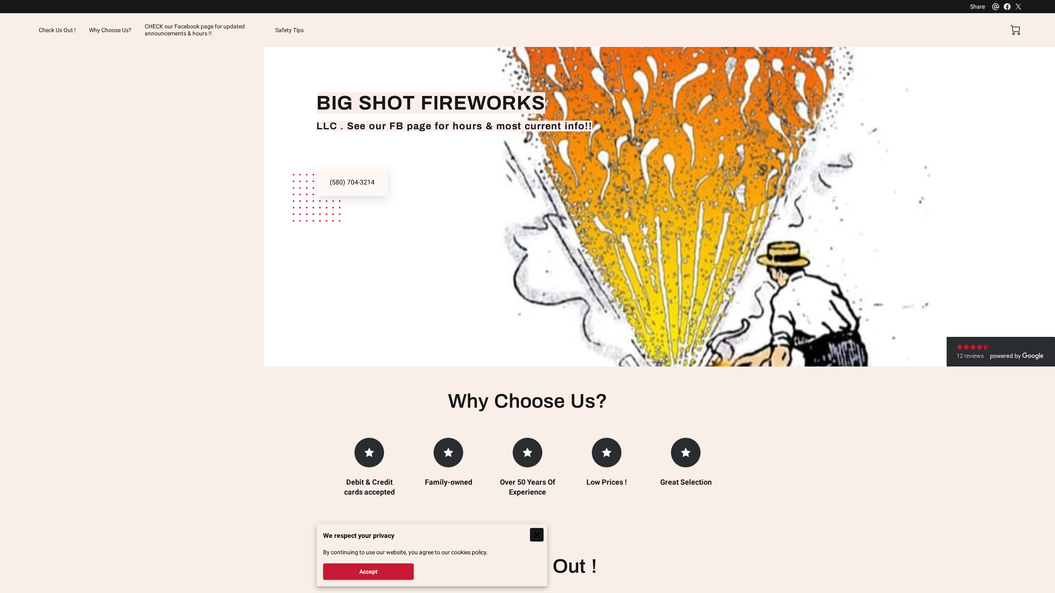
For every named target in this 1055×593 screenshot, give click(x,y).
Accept (368, 571)
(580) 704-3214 (352, 182)
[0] (1015, 30)
